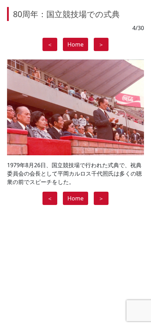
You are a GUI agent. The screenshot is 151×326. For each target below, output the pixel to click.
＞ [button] (101, 44)
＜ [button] (50, 44)
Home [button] (75, 44)
